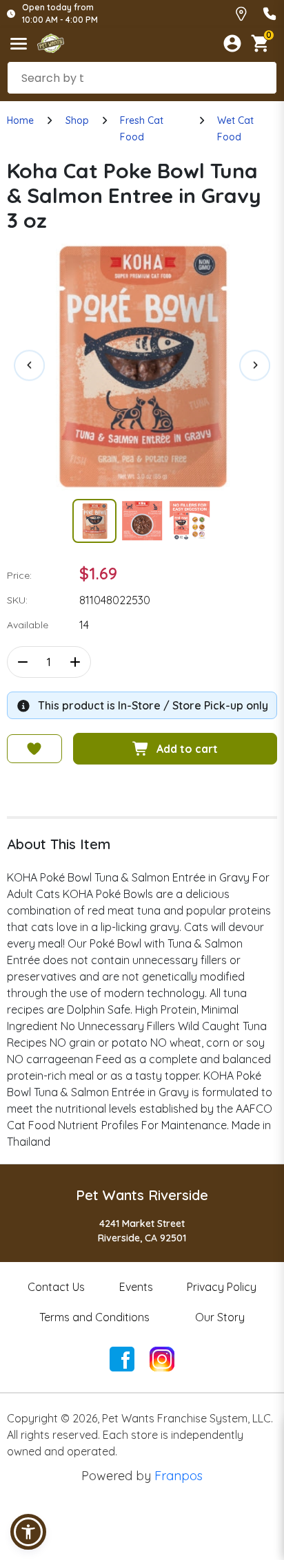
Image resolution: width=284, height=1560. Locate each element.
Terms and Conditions (94, 1317)
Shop (77, 120)
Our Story (220, 1317)
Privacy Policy (221, 1287)
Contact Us (56, 1287)
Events (136, 1287)
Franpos (178, 1476)
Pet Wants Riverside (142, 1195)
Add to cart (187, 749)
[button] (28, 1531)
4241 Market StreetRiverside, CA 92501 (142, 1230)
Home (20, 120)
